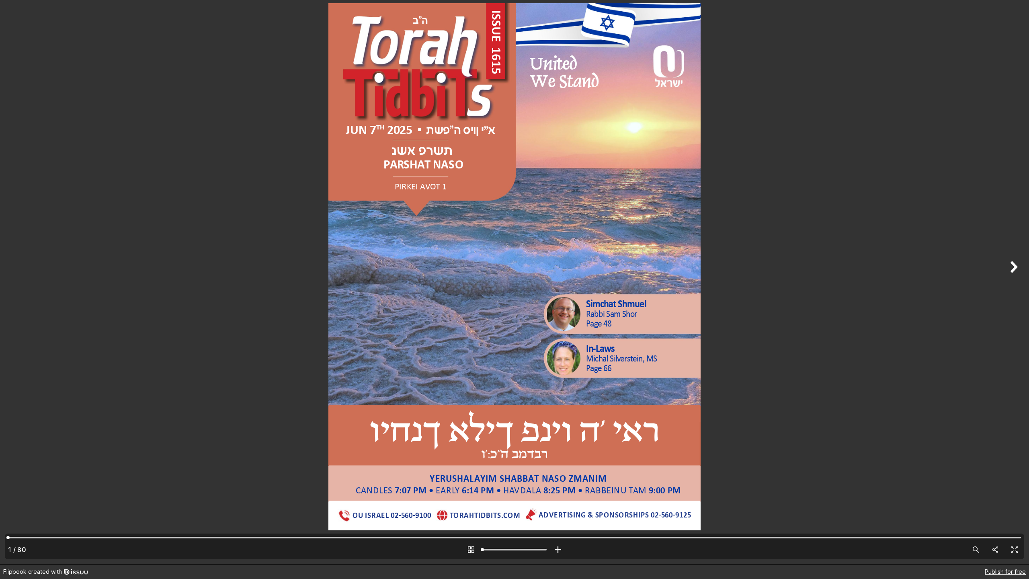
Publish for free (1005, 571)
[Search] (976, 550)
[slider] (514, 550)
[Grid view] (471, 550)
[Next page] (1013, 282)
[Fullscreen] (1014, 550)
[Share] (995, 550)
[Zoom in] (558, 550)
